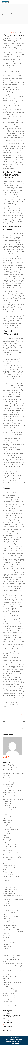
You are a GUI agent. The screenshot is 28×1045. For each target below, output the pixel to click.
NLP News (6, 940)
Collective (6, 840)
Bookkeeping (7, 827)
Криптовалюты (8, 1004)
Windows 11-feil (7, 993)
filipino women (7, 861)
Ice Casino (6, 903)
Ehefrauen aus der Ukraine (11, 857)
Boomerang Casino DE (9, 829)
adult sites (6, 771)
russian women (7, 953)
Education (6, 855)
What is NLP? (7, 980)
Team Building (7, 1026)
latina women (7, 918)
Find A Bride (6, 863)
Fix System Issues (8, 870)
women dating (7, 1001)
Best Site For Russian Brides (11, 810)
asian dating (6, 780)
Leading (5, 921)
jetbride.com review (9, 912)
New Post (6, 938)
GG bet (5, 878)
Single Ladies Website (9, 957)
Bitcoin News (7, 820)
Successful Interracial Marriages (12, 964)
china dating (6, 835)
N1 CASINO (6, 936)
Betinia (5, 812)
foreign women (7, 872)
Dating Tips (6, 848)
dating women (7, 850)
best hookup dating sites (10, 795)
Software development (10, 959)
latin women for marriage (10, 916)
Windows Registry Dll (9, 995)
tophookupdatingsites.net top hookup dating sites (12, 971)
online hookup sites (9, 942)
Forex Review (7, 874)
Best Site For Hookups (9, 807)
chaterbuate (19, 201)
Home (3, 13)
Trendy (5, 974)
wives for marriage (8, 997)
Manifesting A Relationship (10, 927)
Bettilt (5, 814)
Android (5, 777)
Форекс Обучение (8, 1006)
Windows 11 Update (9, 991)
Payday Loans (7, 946)
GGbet (5, 881)
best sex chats (7, 803)
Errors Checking (7, 859)
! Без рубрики (7, 765)
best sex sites (7, 805)
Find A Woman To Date (10, 865)
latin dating (6, 914)
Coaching (6, 838)
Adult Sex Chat (7, 769)
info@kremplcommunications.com (14, 1041)
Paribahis (5, 944)
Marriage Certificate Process (11, 929)
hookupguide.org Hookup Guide (12, 893)
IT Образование (8, 908)
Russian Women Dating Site (11, 955)
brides (5, 831)
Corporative (6, 842)
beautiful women (8, 786)
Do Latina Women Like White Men (12, 853)
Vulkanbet (6, 978)
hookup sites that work (10, 889)
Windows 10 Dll (7, 989)
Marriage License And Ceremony (12, 931)
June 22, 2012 (7, 1013)
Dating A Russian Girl (9, 844)
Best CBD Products (8, 788)
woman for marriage (9, 999)
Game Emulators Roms (10, 876)
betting (5, 818)
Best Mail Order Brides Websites (12, 799)
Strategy (5, 961)
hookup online (7, 885)
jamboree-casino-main (10, 910)
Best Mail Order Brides (9, 797)
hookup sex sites (8, 887)
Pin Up (5, 949)
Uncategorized (11, 13)
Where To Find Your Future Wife (12, 983)
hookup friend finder (9, 883)
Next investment (7, 1022)
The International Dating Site (11, 966)
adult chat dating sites (9, 767)
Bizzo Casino (7, 823)
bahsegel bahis (7, 784)
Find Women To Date (9, 868)
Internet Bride (7, 906)
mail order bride (8, 923)
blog (4, 825)
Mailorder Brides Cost (9, 925)
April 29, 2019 (7, 1020)
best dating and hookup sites (11, 790)
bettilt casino (7, 816)
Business (5, 833)
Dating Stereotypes (8, 846)
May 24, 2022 (7, 32)
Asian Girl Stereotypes (9, 782)
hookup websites (8, 891)
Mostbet (5, 933)
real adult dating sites (9, 951)
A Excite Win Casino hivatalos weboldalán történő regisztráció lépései (12, 1017)
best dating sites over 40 (10, 792)
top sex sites (6, 968)
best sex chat (7, 801)
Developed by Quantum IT (14, 1037)
